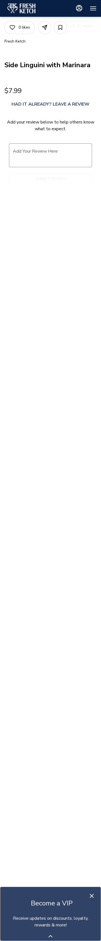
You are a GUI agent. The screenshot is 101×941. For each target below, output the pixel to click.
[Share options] (44, 27)
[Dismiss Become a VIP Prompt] (91, 896)
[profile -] (79, 8)
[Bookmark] (60, 27)
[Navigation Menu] (93, 8)
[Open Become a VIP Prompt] (50, 936)
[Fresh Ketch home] (29, 8)
